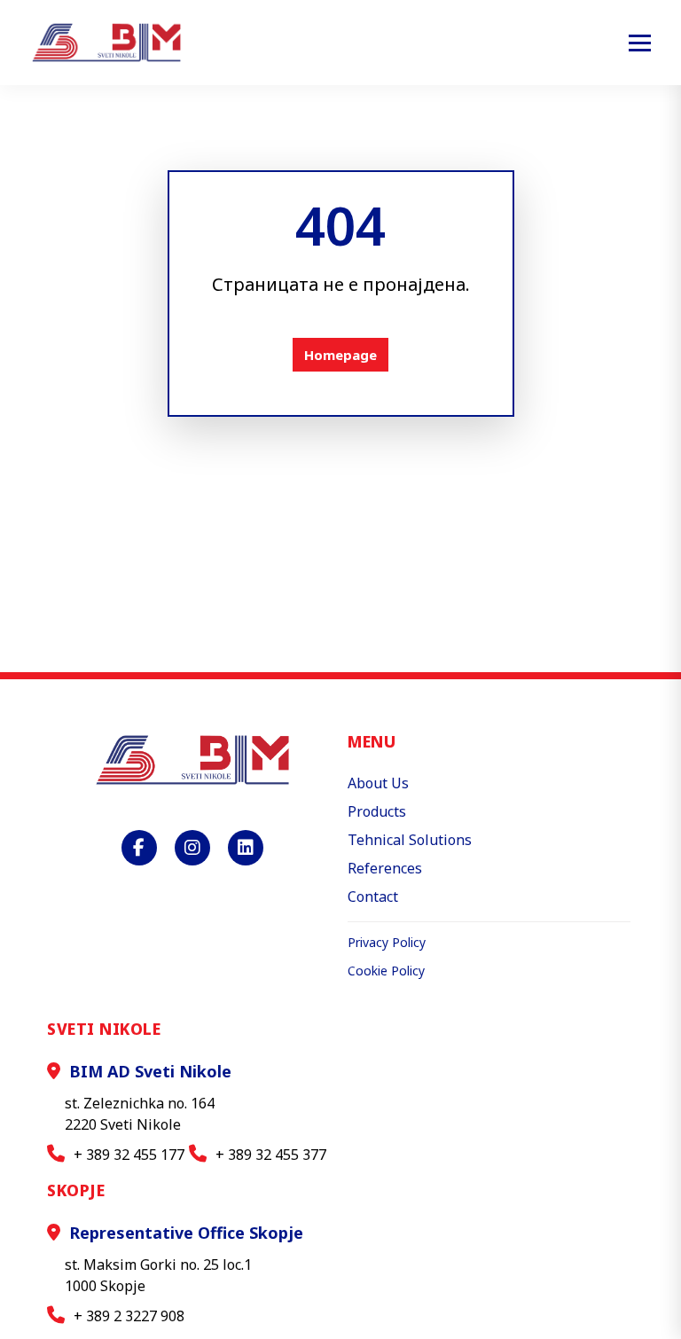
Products (377, 811)
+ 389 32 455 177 (129, 1154)
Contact (373, 896)
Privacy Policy (387, 942)
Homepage (340, 355)
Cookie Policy (386, 970)
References (385, 868)
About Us (378, 783)
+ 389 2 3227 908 (129, 1316)
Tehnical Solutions (410, 840)
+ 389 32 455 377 (270, 1154)
